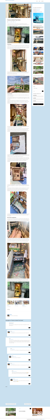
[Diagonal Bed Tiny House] (18, 302)
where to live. (38, 10)
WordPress (43, 419)
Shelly (11, 314)
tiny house (9, 309)
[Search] (42, 91)
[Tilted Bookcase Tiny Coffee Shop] (10, 302)
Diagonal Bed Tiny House (17, 304)
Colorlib (39, 419)
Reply (29, 327)
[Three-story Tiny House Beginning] (25, 302)
